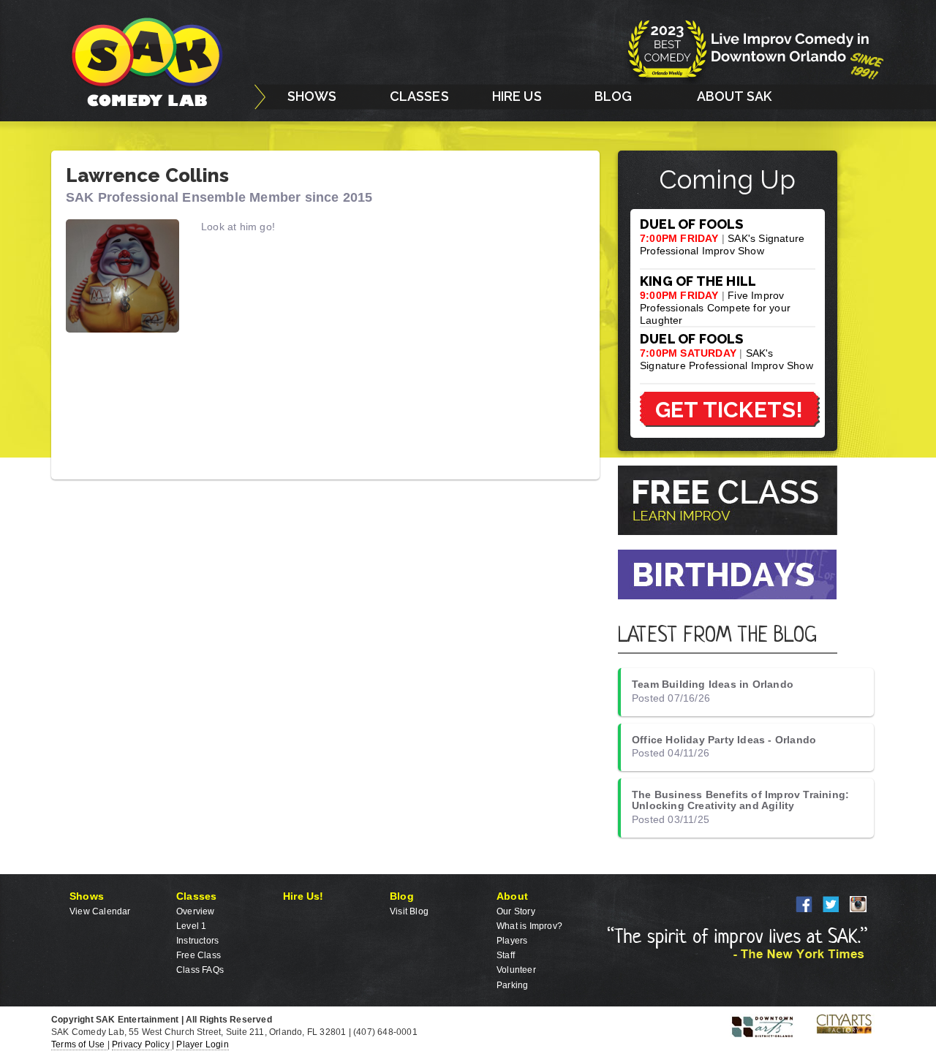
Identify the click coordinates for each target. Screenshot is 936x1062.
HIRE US (517, 96)
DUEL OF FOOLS (692, 224)
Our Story (516, 911)
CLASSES (419, 96)
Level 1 (191, 926)
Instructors (197, 941)
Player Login (202, 1044)
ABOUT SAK (734, 96)
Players (512, 941)
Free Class (198, 955)
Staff (506, 955)
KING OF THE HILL (698, 281)
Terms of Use (79, 1044)
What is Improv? (529, 926)
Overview (195, 911)
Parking (512, 985)
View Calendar (100, 911)
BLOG (614, 96)
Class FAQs (200, 970)
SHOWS (312, 96)
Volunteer (516, 970)
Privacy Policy (142, 1044)
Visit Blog (409, 911)
